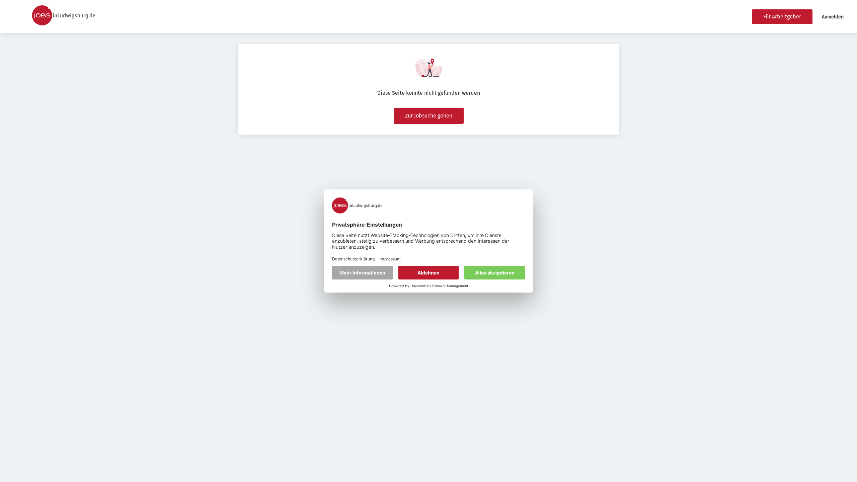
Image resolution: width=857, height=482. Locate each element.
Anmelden (833, 17)
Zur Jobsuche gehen (428, 115)
